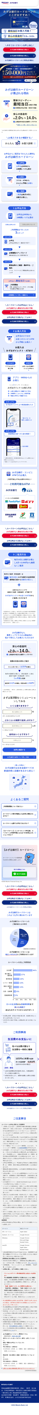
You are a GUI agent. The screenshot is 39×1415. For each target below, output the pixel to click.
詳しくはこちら (32, 1263)
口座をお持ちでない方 (28, 224)
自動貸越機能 (23, 1148)
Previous (1, 1059)
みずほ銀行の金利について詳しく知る (18, 757)
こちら (12, 1330)
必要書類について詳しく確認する (18, 295)
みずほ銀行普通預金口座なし (19, 55)
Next (38, 1059)
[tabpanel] (19, 1058)
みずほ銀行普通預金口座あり (19, 49)
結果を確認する (19, 750)
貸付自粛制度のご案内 (15, 1326)
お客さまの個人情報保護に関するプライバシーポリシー (19, 1368)
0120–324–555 (16, 1336)
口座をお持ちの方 (10, 224)
